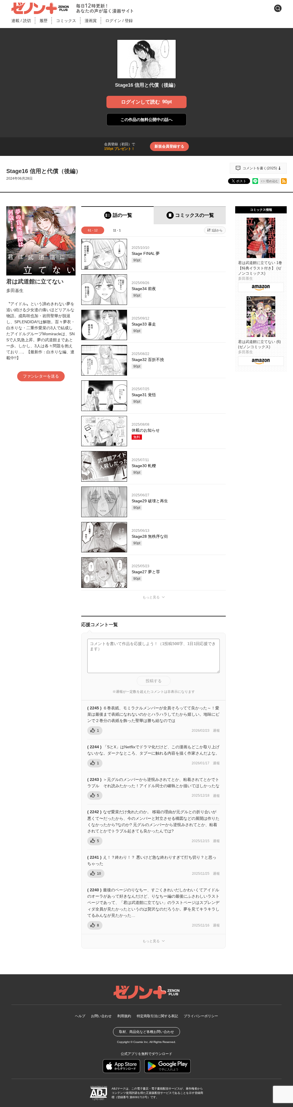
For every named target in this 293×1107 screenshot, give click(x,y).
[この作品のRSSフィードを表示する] (284, 181)
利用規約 (124, 1016)
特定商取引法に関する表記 (157, 1016)
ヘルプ (80, 1016)
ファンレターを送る (41, 376)
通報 (216, 731)
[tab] (117, 215)
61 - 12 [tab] (93, 230)
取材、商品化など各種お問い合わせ (146, 1032)
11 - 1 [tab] (117, 230)
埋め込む (272, 181)
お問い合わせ (101, 1016)
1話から (217, 230)
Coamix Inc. (141, 1041)
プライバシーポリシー (201, 1016)
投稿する (154, 681)
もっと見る (151, 597)
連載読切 (21, 20)
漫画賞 (91, 20)
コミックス (66, 20)
